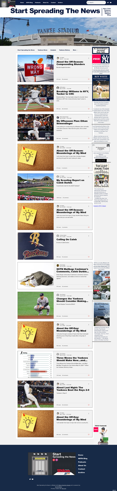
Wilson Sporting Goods (64, 485)
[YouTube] (111, 2)
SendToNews (58, 487)
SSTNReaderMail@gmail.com (101, 157)
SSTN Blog (82, 458)
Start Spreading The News (55, 11)
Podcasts (82, 462)
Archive (81, 472)
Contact (81, 469)
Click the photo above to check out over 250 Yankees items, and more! (100, 71)
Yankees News (42, 50)
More (74, 50)
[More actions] (89, 58)
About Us (82, 465)
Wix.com (64, 488)
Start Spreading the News (26, 50)
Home (80, 455)
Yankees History (64, 50)
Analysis (53, 50)
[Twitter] (108, 2)
